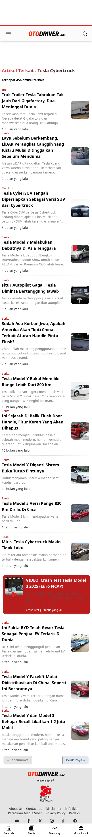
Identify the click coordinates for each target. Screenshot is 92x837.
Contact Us (34, 808)
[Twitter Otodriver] (40, 821)
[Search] (84, 33)
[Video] (14, 594)
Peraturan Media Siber (25, 813)
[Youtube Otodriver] (17, 821)
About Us (16, 808)
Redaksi (75, 813)
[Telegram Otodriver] (75, 821)
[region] (46, 13)
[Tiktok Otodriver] (63, 821)
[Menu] (8, 34)
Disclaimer (54, 808)
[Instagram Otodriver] (52, 821)
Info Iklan (72, 808)
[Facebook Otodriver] (28, 821)
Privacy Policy (55, 813)
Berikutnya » (75, 760)
